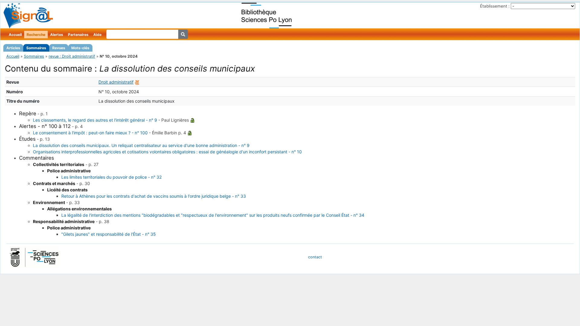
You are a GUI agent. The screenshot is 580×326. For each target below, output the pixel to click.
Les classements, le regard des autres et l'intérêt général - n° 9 (95, 120)
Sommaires (36, 48)
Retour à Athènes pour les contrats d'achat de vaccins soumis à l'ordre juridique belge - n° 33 (153, 196)
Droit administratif (116, 82)
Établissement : (495, 6)
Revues (58, 48)
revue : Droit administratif (72, 56)
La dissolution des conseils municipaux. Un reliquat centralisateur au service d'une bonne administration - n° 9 (141, 145)
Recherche (36, 34)
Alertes (56, 34)
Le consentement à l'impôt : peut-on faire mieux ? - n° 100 (90, 132)
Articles (13, 48)
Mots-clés (80, 48)
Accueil (15, 34)
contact (315, 257)
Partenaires (78, 34)
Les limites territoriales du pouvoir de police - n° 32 (111, 177)
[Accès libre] (192, 120)
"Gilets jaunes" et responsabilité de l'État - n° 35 (108, 234)
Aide (97, 34)
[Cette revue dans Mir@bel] (137, 82)
